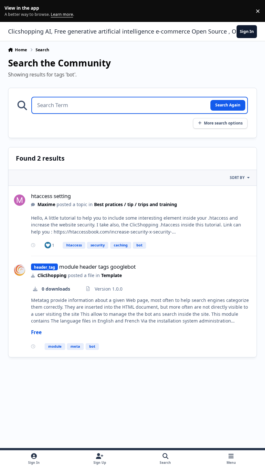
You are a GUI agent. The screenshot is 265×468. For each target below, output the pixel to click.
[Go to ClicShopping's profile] (19, 270)
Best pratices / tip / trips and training (135, 204)
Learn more (12, 11)
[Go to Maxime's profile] (19, 200)
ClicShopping (52, 275)
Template (111, 275)
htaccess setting (51, 196)
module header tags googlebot (97, 266)
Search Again (227, 104)
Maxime (46, 204)
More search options (223, 122)
